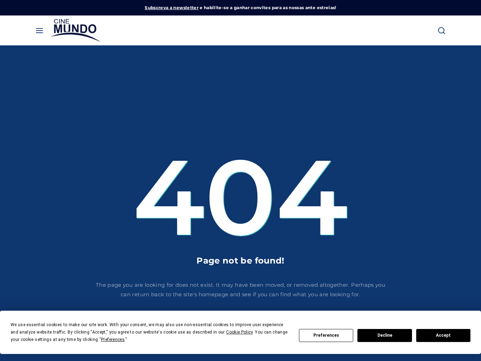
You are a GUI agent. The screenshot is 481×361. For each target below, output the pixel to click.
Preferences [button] (113, 339)
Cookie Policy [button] (239, 332)
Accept (443, 335)
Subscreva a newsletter (172, 7)
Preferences (326, 335)
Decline (384, 335)
